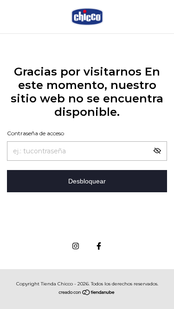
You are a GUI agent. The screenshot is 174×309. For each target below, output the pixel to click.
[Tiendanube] (87, 293)
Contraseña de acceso (35, 133)
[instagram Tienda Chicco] (75, 246)
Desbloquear (87, 181)
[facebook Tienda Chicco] (99, 246)
